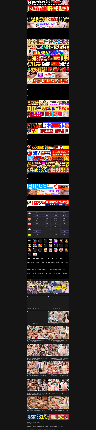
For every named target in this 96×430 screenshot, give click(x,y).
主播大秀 (28, 266)
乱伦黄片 (38, 266)
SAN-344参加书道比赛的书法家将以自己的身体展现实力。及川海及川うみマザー (37, 341)
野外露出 (64, 220)
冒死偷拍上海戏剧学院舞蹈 (54, 309)
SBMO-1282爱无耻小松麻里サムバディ (57, 393)
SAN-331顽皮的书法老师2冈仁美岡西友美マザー (37, 376)
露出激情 (46, 228)
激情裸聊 (55, 269)
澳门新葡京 (63, 266)
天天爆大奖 (34, 273)
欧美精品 (55, 212)
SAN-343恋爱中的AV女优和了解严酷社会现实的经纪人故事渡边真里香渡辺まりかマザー (58, 341)
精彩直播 (57, 262)
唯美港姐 (55, 218)
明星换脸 (46, 226)
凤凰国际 (42, 262)
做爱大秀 (55, 273)
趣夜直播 (48, 266)
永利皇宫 (39, 269)
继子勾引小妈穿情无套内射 (33, 309)
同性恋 (65, 231)
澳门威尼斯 (65, 273)
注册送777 (61, 258)
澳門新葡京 (34, 269)
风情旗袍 (37, 226)
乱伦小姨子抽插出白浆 (53, 324)
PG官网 (33, 258)
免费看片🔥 (44, 269)
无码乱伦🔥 (65, 269)
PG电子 (52, 258)
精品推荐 (37, 212)
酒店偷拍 (66, 262)
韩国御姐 (46, 218)
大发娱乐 (28, 269)
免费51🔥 (60, 269)
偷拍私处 (43, 266)
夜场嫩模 (52, 266)
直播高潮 (52, 262)
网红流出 (55, 220)
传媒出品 (37, 231)
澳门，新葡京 (44, 273)
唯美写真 (55, 228)
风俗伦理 (64, 234)
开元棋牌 (37, 258)
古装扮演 (37, 223)
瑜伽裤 (55, 226)
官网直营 (42, 258)
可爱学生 (55, 223)
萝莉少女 (64, 212)
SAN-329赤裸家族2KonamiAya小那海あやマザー (58, 376)
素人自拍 (64, 215)
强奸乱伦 (46, 212)
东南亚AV (64, 218)
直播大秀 (59, 273)
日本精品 (46, 215)
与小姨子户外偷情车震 (53, 293)
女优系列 (46, 223)
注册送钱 (56, 258)
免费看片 (50, 273)
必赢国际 (37, 262)
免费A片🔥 (34, 276)
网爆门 (65, 228)
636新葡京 (50, 269)
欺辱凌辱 (37, 220)
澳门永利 (47, 258)
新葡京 (28, 262)
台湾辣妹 (37, 218)
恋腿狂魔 (64, 223)
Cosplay (55, 215)
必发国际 (57, 266)
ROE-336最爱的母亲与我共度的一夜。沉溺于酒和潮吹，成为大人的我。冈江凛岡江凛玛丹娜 (37, 411)
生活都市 (37, 234)
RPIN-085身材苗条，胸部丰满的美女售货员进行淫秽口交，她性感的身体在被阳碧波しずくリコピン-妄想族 (59, 359)
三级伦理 (37, 215)
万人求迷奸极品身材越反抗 (33, 324)
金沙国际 (39, 273)
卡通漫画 (37, 228)
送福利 (66, 258)
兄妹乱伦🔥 (40, 276)
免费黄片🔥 (46, 276)
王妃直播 (33, 266)
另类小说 (37, 236)
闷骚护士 (64, 226)
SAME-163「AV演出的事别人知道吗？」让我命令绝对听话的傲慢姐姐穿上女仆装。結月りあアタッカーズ (37, 394)
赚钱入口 (50, 276)
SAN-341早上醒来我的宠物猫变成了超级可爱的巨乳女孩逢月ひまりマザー (37, 359)
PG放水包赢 (48, 262)
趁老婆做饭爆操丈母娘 (32, 293)
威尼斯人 (28, 258)
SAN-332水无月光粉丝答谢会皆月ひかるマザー (59, 410)
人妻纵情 (55, 234)
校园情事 (46, 234)
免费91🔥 (29, 276)
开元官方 (28, 273)
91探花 (46, 220)
